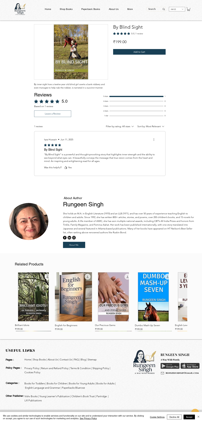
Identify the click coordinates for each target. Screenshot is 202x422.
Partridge (101, 396)
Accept (189, 417)
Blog (83, 359)
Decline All (174, 417)
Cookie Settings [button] (157, 417)
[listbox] (177, 9)
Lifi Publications (33, 400)
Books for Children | (58, 383)
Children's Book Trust (83, 396)
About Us (53, 359)
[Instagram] (74, 237)
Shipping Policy (101, 368)
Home (27, 359)
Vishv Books (31, 396)
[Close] (198, 417)
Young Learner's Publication (54, 396)
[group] (101, 301)
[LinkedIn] (69, 237)
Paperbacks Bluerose (73, 387)
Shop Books (39, 359)
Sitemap (92, 359)
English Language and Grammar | (43, 387)
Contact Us (66, 359)
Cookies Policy (32, 372)
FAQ (76, 359)
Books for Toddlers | (35, 383)
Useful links (21, 350)
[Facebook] (65, 237)
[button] (91, 9)
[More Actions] (154, 139)
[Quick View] (33, 297)
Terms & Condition (80, 368)
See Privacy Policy (88, 418)
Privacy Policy (31, 368)
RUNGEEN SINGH (175, 354)
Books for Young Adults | (82, 383)
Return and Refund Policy (54, 368)
